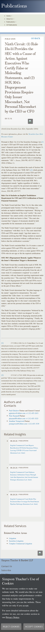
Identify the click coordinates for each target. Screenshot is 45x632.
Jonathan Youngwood (16, 421)
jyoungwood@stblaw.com (18, 424)
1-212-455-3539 (33, 424)
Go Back (35, 38)
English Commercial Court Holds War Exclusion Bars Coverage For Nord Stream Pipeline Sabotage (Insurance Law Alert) (24, 501)
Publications (10, 22)
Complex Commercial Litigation (20, 543)
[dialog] (22, 603)
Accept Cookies (34, 626)
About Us (9, 19)
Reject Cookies (11, 626)
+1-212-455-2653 (32, 413)
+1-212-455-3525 (32, 418)
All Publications (11, 25)
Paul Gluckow (14, 410)
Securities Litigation (16, 541)
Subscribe (6, 570)
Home (8, 16)
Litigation (12, 538)
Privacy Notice (12, 617)
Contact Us (6, 566)
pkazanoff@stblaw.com (17, 418)
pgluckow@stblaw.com (17, 413)
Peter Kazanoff (14, 416)
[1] (42, 142)
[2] (31, 170)
